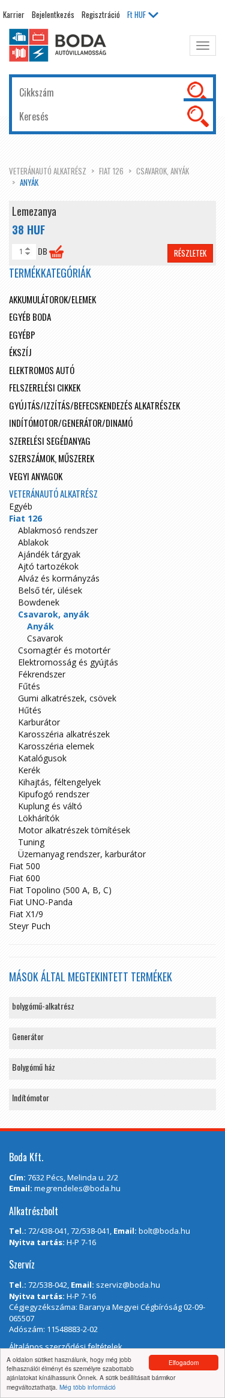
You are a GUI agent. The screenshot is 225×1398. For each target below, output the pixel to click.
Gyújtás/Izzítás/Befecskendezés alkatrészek (94, 405)
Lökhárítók (38, 818)
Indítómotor (30, 1097)
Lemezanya (34, 211)
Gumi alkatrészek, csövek (67, 698)
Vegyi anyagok (35, 476)
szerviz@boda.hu (128, 1284)
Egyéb (20, 506)
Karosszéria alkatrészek (64, 734)
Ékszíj (20, 351)
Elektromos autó (41, 369)
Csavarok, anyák (162, 171)
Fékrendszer (41, 674)
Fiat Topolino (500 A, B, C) (60, 890)
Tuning (31, 842)
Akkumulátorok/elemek (52, 299)
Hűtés (29, 710)
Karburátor (39, 722)
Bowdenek (38, 602)
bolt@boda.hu (164, 1230)
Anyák (29, 182)
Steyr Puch (29, 926)
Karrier (14, 14)
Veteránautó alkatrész (47, 171)
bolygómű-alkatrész (43, 1005)
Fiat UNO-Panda (41, 902)
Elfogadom (184, 1362)
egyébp (22, 334)
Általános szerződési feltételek (65, 1346)
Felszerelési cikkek (44, 387)
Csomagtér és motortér (64, 650)
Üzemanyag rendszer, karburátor (82, 854)
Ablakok (33, 542)
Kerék (29, 770)
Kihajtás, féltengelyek (59, 782)
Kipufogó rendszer (53, 794)
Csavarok (45, 638)
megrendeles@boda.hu (77, 1188)
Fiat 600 (24, 878)
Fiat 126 (111, 171)
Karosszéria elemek (56, 746)
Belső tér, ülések (50, 590)
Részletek (190, 253)
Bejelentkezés (53, 14)
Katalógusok (42, 758)
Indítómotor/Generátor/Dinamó (71, 422)
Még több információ (87, 1386)
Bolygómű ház (33, 1066)
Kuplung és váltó (50, 806)
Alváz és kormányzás (59, 578)
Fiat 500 (24, 866)
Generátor (28, 1036)
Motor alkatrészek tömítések (74, 830)
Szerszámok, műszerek (51, 458)
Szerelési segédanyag (50, 440)
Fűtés (29, 686)
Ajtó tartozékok (48, 566)
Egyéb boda (30, 316)
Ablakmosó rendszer (58, 530)
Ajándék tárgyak (49, 554)
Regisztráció (101, 14)
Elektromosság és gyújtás (68, 662)
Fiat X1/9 (26, 914)
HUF (136, 14)
